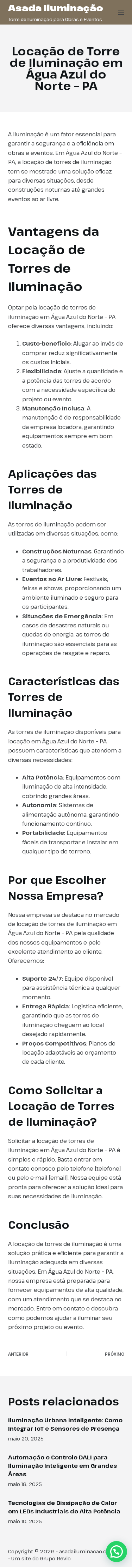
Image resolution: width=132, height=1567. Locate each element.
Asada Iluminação (55, 8)
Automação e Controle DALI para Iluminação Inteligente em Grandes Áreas (62, 1465)
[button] (116, 1551)
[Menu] (121, 12)
